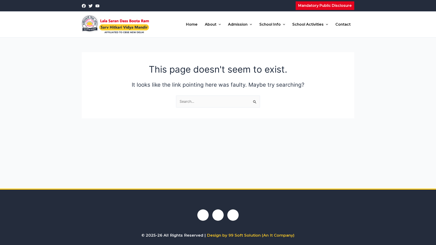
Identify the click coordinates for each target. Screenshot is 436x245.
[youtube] (97, 6)
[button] (325, 5)
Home (192, 24)
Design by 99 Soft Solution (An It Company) (251, 235)
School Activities (308, 24)
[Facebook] (84, 6)
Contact (343, 24)
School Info (270, 24)
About (210, 24)
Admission (238, 24)
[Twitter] (91, 6)
